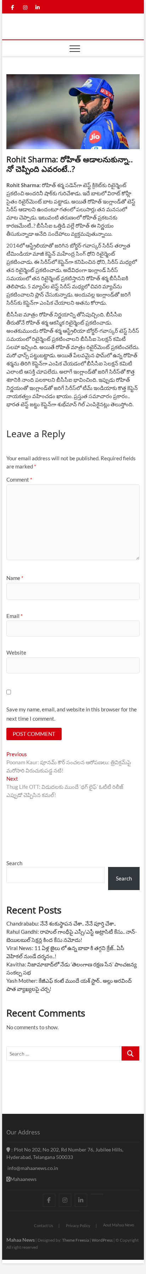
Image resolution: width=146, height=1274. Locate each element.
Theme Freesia (75, 1240)
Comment (19, 479)
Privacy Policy (78, 1225)
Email (14, 616)
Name (14, 578)
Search (14, 863)
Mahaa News (20, 1240)
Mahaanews (23, 1179)
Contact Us (43, 1225)
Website (16, 652)
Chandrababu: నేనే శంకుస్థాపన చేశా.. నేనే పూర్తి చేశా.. (61, 923)
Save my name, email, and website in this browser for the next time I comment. (71, 714)
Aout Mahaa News (118, 1225)
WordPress (102, 1240)
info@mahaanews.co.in (32, 1168)
